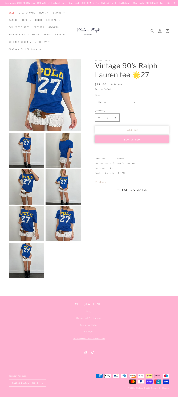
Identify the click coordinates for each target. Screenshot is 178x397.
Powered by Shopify (160, 388)
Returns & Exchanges (89, 318)
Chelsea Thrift (143, 388)
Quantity (100, 110)
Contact (89, 331)
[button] (58, 12)
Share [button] (102, 182)
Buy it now (132, 139)
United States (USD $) (25, 383)
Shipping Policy (89, 325)
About (89, 311)
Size (97, 95)
